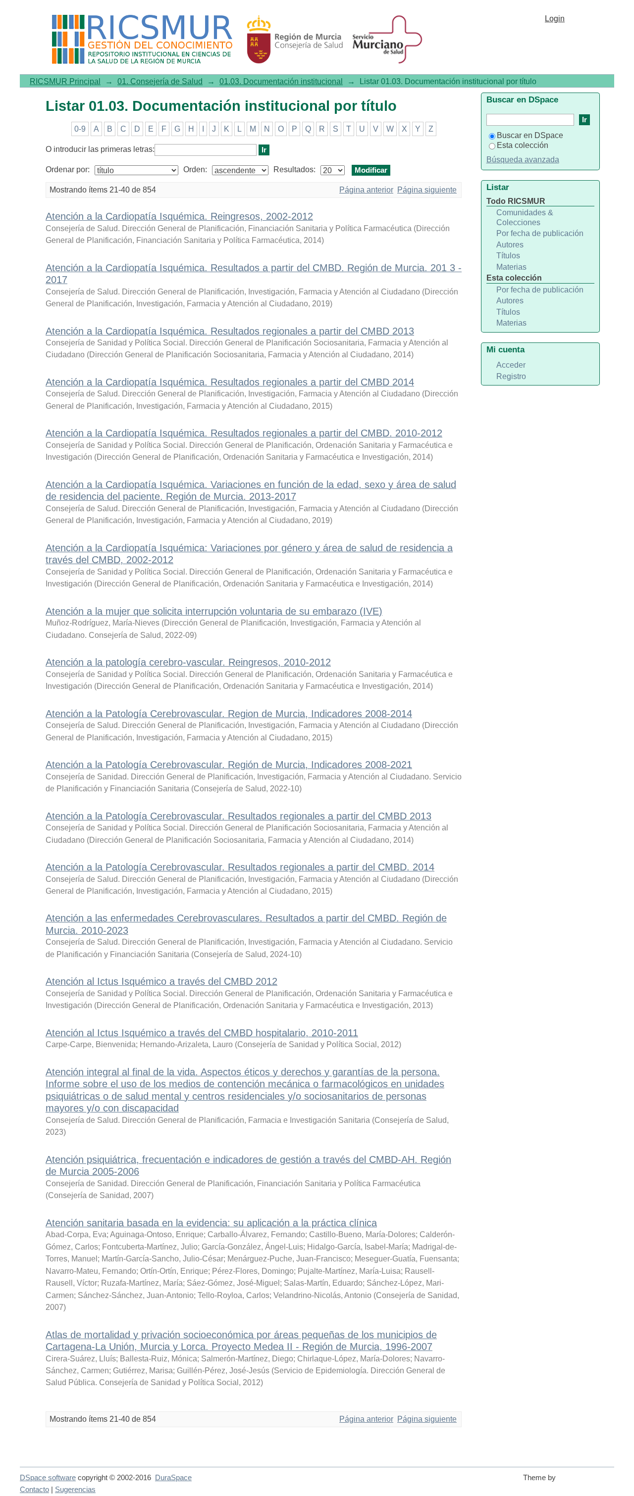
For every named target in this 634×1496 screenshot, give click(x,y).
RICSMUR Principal (65, 81)
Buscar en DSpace (530, 135)
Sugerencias (75, 1490)
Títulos (508, 255)
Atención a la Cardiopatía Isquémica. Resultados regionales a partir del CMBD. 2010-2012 (244, 433)
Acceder (511, 365)
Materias (511, 267)
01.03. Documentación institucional (281, 81)
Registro (511, 376)
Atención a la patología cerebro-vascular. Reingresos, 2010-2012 (188, 662)
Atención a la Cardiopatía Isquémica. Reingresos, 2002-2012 (179, 216)
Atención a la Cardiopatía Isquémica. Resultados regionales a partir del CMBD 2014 (230, 382)
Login (555, 18)
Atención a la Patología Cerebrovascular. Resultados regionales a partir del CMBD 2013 (238, 816)
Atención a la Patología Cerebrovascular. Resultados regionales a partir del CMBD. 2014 (240, 867)
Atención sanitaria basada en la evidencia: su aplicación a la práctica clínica (211, 1222)
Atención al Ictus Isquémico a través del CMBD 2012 (161, 981)
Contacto (34, 1490)
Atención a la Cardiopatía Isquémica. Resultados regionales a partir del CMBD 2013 (230, 331)
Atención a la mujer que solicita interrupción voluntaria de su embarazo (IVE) (214, 611)
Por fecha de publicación (539, 233)
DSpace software (48, 1478)
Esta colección (522, 145)
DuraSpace (173, 1478)
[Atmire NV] (587, 1482)
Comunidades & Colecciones (524, 217)
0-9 (80, 129)
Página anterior (366, 190)
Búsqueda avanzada (522, 159)
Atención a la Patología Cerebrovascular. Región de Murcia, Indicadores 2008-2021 (229, 764)
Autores (510, 245)
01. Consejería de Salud (160, 81)
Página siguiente (427, 190)
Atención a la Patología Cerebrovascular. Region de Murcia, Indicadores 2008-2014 (229, 713)
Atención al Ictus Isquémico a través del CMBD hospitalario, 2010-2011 (202, 1032)
